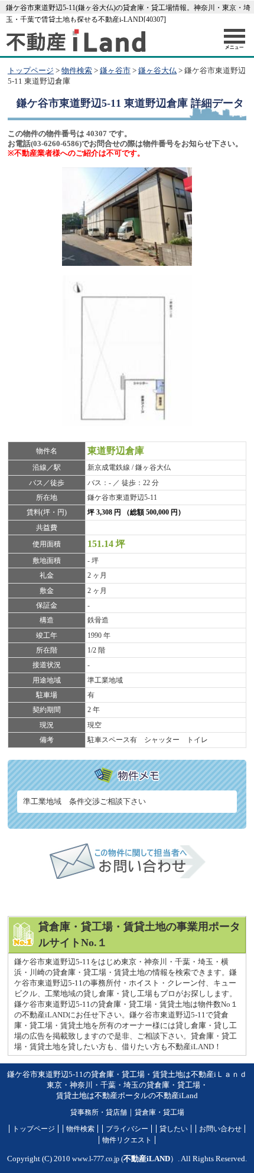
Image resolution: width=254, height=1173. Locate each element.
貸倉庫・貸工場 (159, 1112)
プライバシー (127, 1129)
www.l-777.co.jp (95, 1159)
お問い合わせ (220, 1129)
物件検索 (76, 71)
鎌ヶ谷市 (115, 71)
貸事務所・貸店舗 (98, 1112)
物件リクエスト (127, 1140)
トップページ (31, 71)
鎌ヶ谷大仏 (157, 71)
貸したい (173, 1129)
